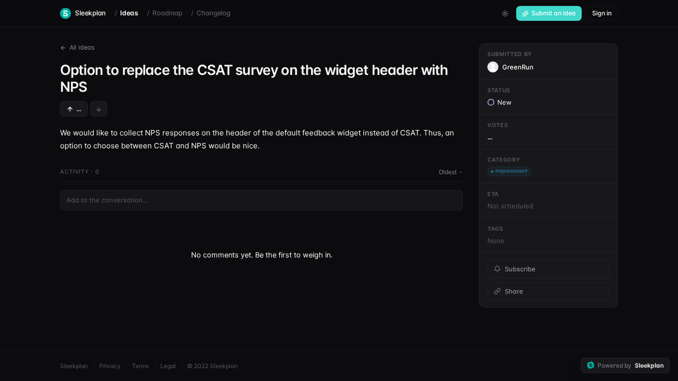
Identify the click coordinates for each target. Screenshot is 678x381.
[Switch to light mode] (504, 13)
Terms (140, 366)
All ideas (82, 47)
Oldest (448, 172)
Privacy (110, 366)
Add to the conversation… (107, 200)
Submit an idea (554, 13)
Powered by (631, 365)
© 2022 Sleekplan (212, 366)
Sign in (601, 13)
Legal (168, 366)
